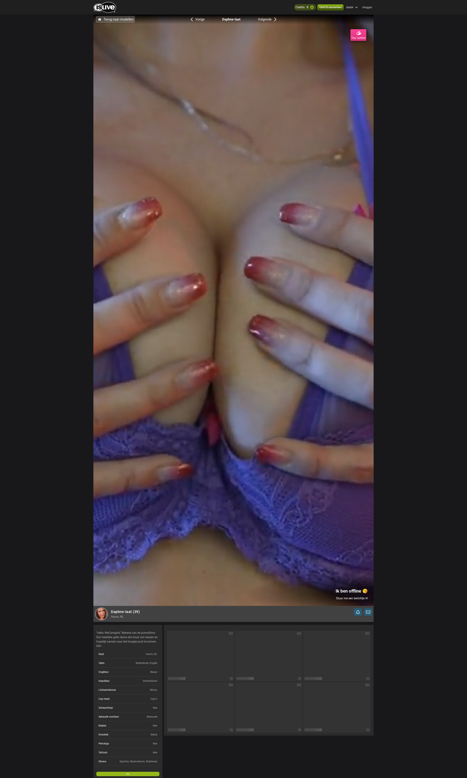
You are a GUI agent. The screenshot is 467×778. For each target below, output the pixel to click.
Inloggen (367, 7)
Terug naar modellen (119, 19)
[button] (352, 7)
